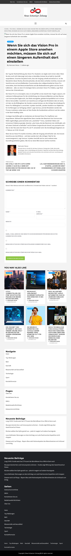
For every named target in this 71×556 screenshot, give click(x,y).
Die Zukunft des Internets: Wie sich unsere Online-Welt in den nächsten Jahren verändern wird (14, 331)
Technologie (9, 373)
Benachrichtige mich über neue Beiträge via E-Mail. (24, 252)
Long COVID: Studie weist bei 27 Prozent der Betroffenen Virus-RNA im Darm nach (31, 421)
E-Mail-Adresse (39, 213)
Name (8, 212)
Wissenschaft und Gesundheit (15, 370)
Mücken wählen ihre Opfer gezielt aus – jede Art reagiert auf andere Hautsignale (31, 431)
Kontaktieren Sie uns (22, 2)
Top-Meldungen (11, 358)
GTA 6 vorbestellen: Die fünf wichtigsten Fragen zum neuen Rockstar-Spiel (13, 295)
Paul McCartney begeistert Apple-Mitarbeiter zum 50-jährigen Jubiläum (56, 294)
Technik (10, 41)
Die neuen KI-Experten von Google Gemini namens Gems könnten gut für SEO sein (34, 331)
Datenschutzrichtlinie (54, 2)
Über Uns (12, 2)
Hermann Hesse (14, 65)
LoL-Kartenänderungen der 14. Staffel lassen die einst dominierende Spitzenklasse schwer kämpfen (52, 166)
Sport (7, 377)
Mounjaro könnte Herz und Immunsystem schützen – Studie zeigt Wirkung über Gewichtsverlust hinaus (31, 426)
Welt (7, 362)
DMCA (31, 2)
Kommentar (10, 190)
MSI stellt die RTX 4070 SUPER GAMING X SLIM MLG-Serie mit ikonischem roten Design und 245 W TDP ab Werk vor (20, 166)
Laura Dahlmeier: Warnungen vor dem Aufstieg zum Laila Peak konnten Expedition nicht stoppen (33, 436)
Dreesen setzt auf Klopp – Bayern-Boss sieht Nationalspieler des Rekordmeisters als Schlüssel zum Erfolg (35, 442)
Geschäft (8, 366)
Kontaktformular (11, 381)
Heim (7, 354)
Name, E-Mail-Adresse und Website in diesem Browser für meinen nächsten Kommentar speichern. (31, 235)
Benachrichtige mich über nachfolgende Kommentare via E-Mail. (28, 244)
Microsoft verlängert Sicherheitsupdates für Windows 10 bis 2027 (35, 295)
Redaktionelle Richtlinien (40, 2)
